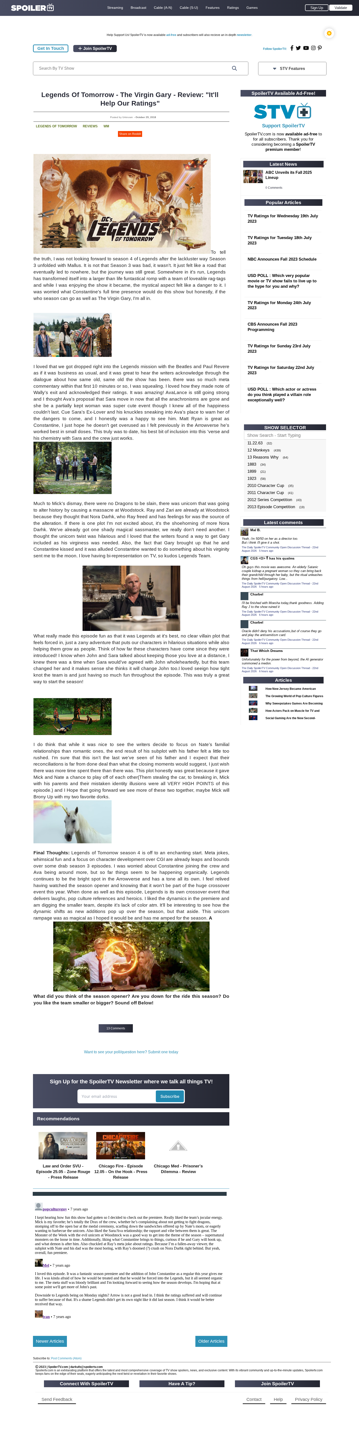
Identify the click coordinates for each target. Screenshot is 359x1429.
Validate (341, 8)
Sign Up (316, 8)
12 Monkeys (258, 450)
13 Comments (115, 1028)
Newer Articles (50, 1341)
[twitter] (298, 48)
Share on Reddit (130, 134)
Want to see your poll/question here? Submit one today (131, 1052)
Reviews (90, 126)
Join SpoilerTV (97, 48)
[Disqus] (130, 1262)
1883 (251, 464)
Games (252, 8)
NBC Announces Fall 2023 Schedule (282, 259)
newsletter (244, 35)
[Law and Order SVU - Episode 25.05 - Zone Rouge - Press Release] (63, 1160)
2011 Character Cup (265, 492)
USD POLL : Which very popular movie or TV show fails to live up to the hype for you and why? (282, 281)
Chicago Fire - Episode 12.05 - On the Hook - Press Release (120, 1172)
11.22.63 (255, 443)
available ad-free (301, 134)
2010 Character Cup (265, 485)
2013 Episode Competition (271, 507)
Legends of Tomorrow (56, 126)
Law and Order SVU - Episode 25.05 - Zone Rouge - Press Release (63, 1172)
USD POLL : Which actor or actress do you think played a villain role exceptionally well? (282, 394)
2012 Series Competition (269, 499)
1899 (251, 471)
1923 (251, 478)
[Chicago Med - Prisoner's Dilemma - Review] (178, 1160)
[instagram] (313, 48)
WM (106, 126)
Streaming (115, 8)
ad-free (171, 35)
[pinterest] (319, 48)
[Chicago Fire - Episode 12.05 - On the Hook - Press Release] (120, 1160)
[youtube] (306, 48)
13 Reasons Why (263, 457)
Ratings (233, 8)
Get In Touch (50, 48)
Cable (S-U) (189, 8)
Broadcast (138, 8)
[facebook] (292, 48)
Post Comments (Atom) (66, 1358)
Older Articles (211, 1341)
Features (213, 8)
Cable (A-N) (163, 8)
